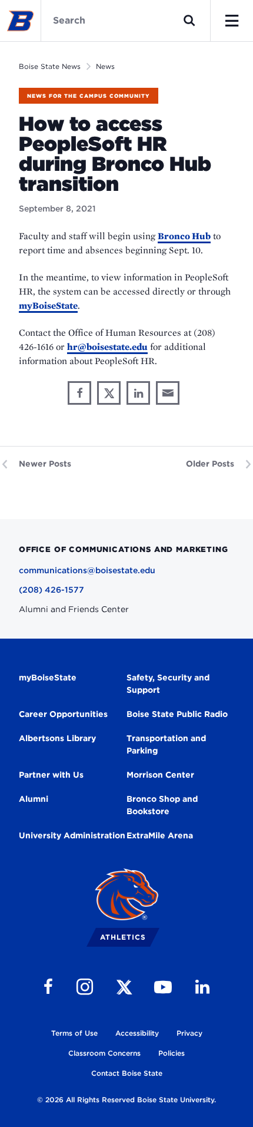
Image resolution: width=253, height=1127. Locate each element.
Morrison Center (160, 774)
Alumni (33, 799)
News (105, 66)
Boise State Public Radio (177, 714)
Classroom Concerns (104, 1053)
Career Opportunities (63, 714)
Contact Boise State (126, 1073)
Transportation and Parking (166, 744)
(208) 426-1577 (51, 589)
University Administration (72, 835)
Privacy (189, 1033)
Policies (171, 1053)
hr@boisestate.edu (107, 346)
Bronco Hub (184, 236)
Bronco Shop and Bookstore (162, 805)
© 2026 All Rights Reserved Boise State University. (126, 1099)
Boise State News (50, 66)
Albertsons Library (57, 738)
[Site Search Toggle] (189, 20)
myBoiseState (48, 305)
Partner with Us (51, 774)
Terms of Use (74, 1033)
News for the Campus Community (88, 95)
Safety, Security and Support (167, 684)
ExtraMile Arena (159, 835)
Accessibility (137, 1033)
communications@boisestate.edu (87, 570)
